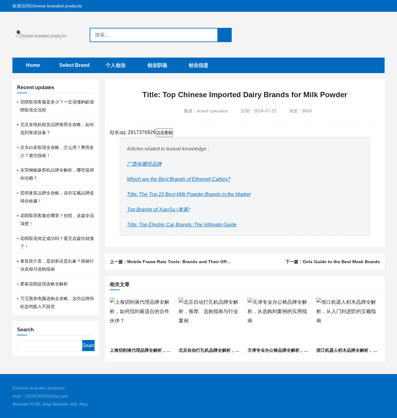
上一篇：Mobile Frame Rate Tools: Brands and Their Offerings (175, 261)
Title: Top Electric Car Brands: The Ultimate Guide (182, 224)
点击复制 (164, 132)
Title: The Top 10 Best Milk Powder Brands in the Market (188, 194)
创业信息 (198, 65)
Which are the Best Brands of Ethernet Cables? (178, 179)
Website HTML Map (31, 404)
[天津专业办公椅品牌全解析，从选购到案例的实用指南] (279, 321)
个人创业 (116, 65)
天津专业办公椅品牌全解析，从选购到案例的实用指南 (300, 350)
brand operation (212, 110)
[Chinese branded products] (45, 34)
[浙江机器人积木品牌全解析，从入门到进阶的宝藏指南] (348, 321)
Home (33, 65)
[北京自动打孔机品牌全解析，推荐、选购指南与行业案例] (210, 321)
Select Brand (74, 65)
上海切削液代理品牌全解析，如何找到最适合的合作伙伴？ (166, 350)
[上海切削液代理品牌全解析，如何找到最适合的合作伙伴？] (141, 321)
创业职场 (157, 65)
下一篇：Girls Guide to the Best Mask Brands (332, 261)
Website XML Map (70, 404)
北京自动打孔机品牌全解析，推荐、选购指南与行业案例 (233, 350)
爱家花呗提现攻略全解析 (44, 283)
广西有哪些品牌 (144, 164)
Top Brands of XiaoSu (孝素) (158, 209)
